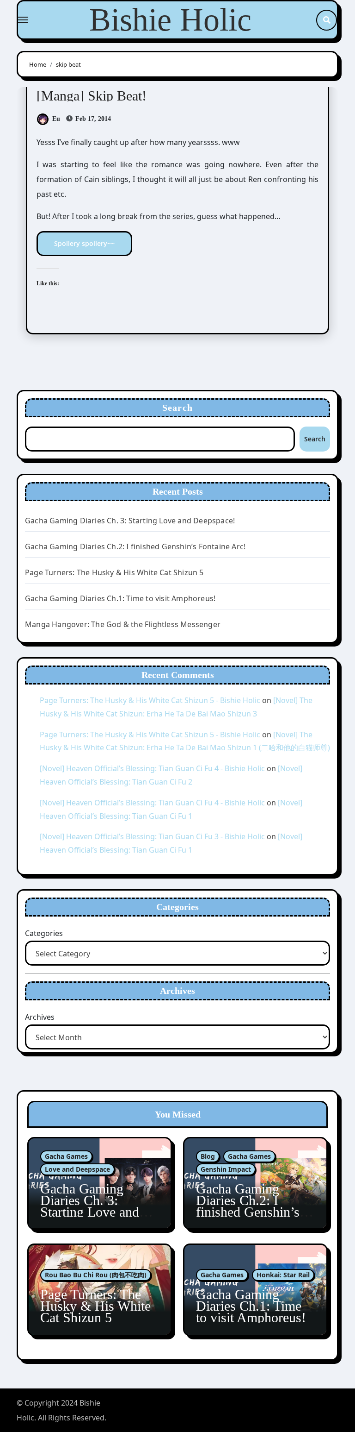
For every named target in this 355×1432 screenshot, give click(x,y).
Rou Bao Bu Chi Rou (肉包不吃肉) (96, 1274)
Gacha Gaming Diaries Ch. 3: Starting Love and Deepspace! (130, 520)
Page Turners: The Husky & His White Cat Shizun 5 (114, 572)
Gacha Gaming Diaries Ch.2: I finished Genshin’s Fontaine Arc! (135, 546)
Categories (44, 933)
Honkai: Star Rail (283, 1274)
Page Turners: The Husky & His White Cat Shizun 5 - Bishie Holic (150, 700)
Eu (56, 118)
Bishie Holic (170, 20)
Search (177, 407)
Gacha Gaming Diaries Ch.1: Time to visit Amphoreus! (120, 598)
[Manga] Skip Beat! (92, 95)
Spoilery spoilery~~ (84, 243)
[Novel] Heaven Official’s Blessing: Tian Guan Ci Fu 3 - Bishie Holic (152, 836)
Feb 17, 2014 (92, 118)
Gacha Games (66, 1156)
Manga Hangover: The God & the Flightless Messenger (122, 624)
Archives (40, 1017)
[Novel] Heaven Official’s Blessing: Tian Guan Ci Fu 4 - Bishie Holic (152, 768)
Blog (208, 1156)
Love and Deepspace (77, 1169)
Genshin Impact (226, 1169)
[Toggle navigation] (23, 20)
